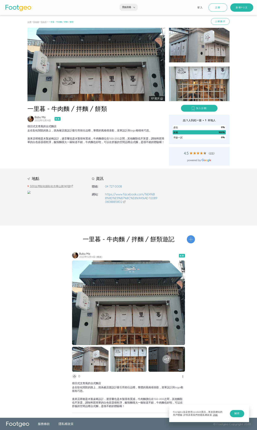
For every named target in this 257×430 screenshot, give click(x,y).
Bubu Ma (40, 117)
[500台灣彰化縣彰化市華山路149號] (28, 192)
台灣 (29, 22)
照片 (155, 98)
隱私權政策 (66, 424)
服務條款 (44, 424)
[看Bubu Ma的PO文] (30, 119)
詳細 (215, 415)
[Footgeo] (18, 8)
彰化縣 (36, 22)
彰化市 (44, 22)
